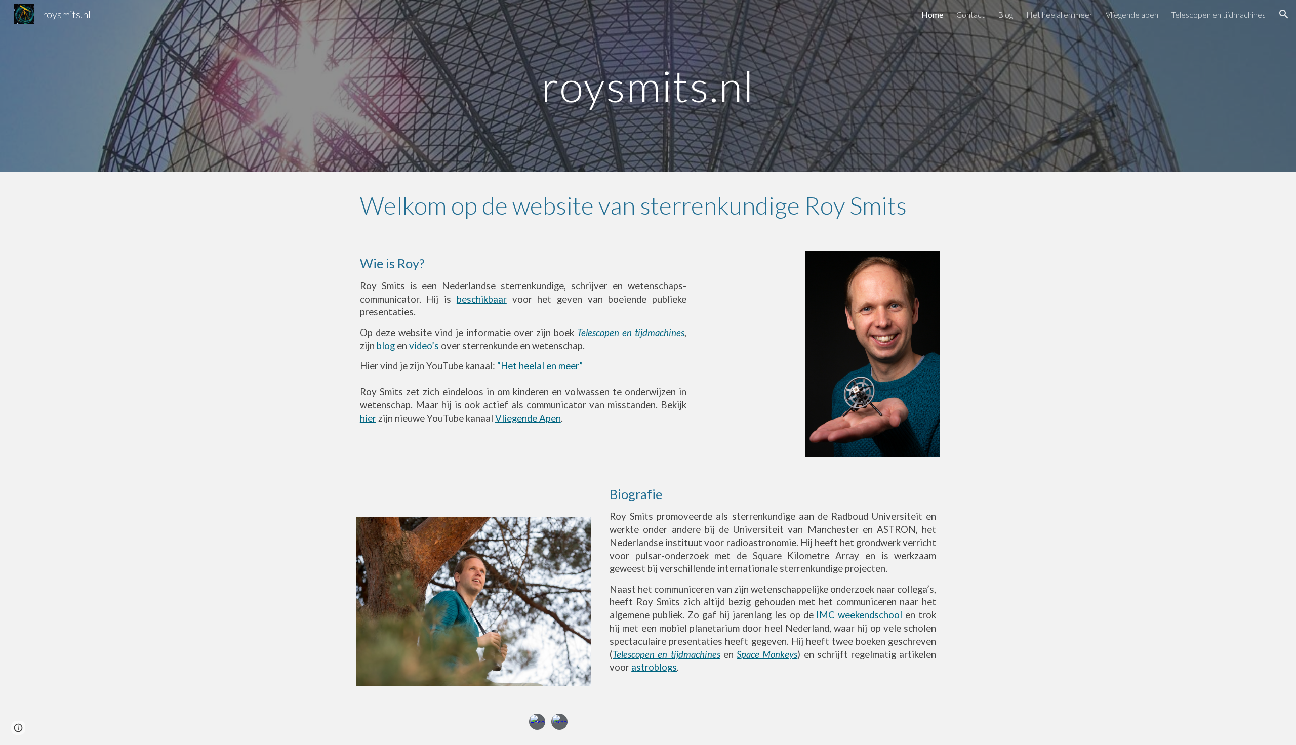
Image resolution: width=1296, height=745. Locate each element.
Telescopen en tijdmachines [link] (1218, 14)
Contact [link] (970, 14)
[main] (648, 85)
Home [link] (932, 14)
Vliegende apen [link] (1132, 14)
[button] (1284, 14)
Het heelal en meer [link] (1059, 14)
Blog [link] (1005, 14)
